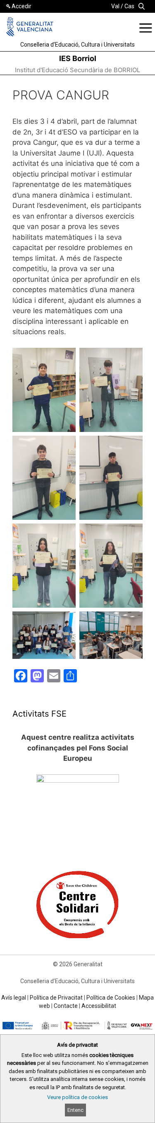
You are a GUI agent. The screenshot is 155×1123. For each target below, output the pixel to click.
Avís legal (13, 997)
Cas (129, 6)
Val (115, 6)
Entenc (75, 1110)
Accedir (21, 6)
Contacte (66, 1006)
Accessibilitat (98, 1006)
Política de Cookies (110, 997)
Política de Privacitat (56, 997)
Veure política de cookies (77, 1097)
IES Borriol (77, 58)
